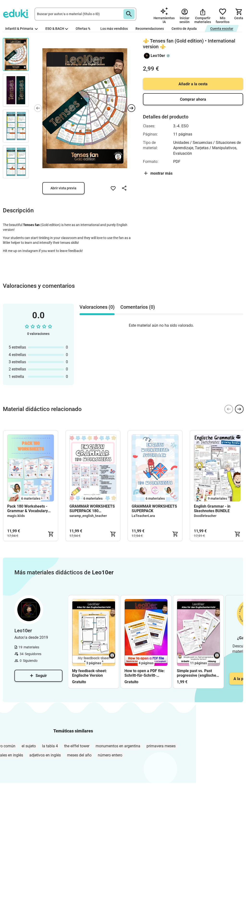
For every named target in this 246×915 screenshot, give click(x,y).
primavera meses (161, 746)
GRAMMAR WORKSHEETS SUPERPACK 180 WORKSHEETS (92, 508)
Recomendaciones (149, 29)
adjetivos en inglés (45, 755)
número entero (110, 755)
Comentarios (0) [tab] (137, 307)
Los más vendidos (114, 29)
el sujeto (29, 746)
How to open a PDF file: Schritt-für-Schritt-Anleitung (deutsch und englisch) (144, 673)
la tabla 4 (50, 746)
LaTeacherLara (143, 516)
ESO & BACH (54, 29)
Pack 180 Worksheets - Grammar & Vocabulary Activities (27, 508)
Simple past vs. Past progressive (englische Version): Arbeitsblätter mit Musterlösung (197, 673)
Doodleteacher (205, 516)
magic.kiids (16, 516)
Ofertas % (83, 29)
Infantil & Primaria (19, 29)
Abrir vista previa (63, 188)
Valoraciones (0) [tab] (97, 307)
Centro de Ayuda (184, 29)
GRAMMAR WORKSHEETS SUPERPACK (154, 508)
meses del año (79, 755)
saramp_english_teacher (88, 516)
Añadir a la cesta (193, 84)
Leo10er (158, 55)
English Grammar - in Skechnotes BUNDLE (212, 508)
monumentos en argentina (118, 746)
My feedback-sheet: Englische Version (89, 673)
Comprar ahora (193, 99)
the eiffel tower (76, 746)
